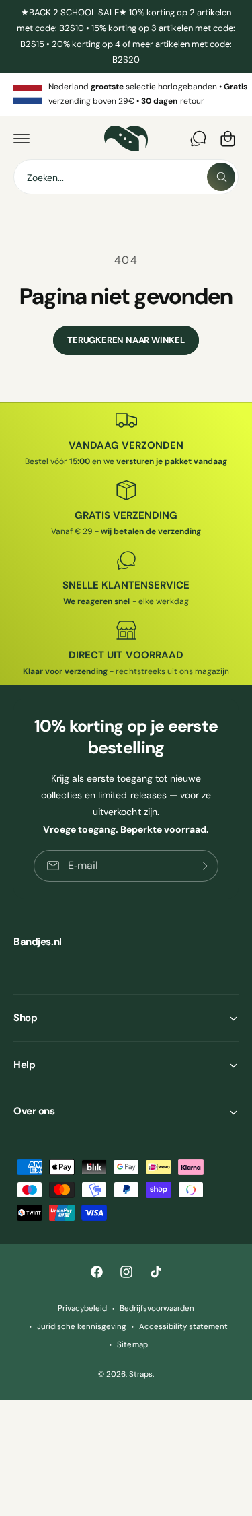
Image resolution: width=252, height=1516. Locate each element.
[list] (126, 94)
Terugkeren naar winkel (126, 340)
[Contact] (198, 138)
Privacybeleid (82, 1308)
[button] (21, 138)
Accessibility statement (183, 1327)
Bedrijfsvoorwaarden (157, 1308)
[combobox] (126, 176)
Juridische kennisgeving (81, 1327)
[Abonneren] (203, 866)
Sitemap (132, 1345)
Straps (141, 1374)
